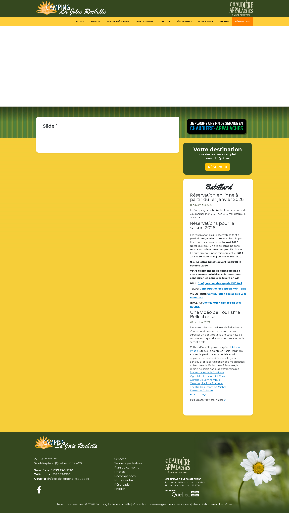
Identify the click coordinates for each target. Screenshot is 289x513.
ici (225, 399)
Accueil (80, 21)
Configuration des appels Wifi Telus (223, 288)
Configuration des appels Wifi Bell (220, 283)
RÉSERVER (217, 167)
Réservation (242, 21)
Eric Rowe (225, 504)
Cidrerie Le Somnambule (205, 379)
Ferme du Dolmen (201, 390)
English (224, 21)
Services (95, 21)
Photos (165, 21)
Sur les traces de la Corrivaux (207, 372)
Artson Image (198, 394)
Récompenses (184, 21)
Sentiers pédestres (118, 21)
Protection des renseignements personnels (162, 504)
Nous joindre (205, 21)
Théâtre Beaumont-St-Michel (208, 387)
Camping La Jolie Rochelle (206, 383)
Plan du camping (145, 21)
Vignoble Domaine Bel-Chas (207, 376)
